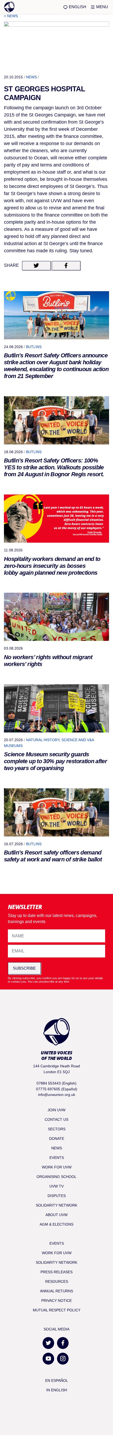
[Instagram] (63, 1359)
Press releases (56, 1272)
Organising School (56, 1177)
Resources (56, 1281)
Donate (56, 1138)
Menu (101, 7)
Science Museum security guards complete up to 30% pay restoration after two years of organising (55, 761)
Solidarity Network (56, 1205)
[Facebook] (63, 1343)
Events (56, 1157)
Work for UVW (56, 1167)
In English (56, 1390)
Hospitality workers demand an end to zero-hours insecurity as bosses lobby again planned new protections (52, 566)
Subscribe (24, 968)
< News (11, 16)
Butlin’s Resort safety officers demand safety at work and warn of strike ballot (53, 856)
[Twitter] (48, 1343)
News (31, 77)
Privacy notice (56, 1300)
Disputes (57, 1196)
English (77, 7)
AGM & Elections (56, 1224)
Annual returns (56, 1291)
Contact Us (56, 1119)
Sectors (56, 1129)
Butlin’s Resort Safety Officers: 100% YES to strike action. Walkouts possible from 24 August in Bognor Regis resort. (54, 467)
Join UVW (56, 1110)
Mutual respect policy (56, 1310)
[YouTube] (48, 1359)
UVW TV (56, 1186)
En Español (56, 1380)
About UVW (56, 1215)
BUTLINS (34, 347)
